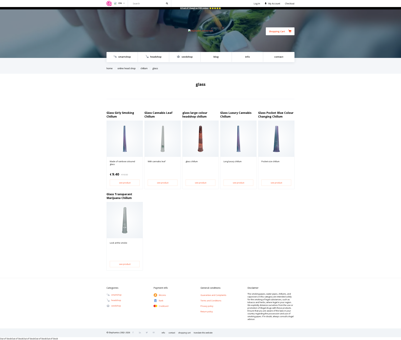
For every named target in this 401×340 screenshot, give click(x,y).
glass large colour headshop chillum (194, 114)
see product (124, 182)
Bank (161, 300)
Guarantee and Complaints (213, 295)
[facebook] (134, 333)
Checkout (289, 3)
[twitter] (148, 333)
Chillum (144, 68)
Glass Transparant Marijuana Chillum (119, 196)
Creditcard (163, 306)
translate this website (203, 332)
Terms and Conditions (210, 300)
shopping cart (184, 332)
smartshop (124, 56)
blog (216, 56)
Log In (257, 3)
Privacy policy (206, 306)
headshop (155, 56)
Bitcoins (162, 295)
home (110, 68)
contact (278, 56)
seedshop (187, 56)
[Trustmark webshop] (109, 3)
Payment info (161, 287)
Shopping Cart (277, 31)
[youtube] (154, 333)
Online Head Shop (126, 68)
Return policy (206, 311)
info (247, 56)
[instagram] (141, 333)
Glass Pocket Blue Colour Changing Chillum (276, 114)
